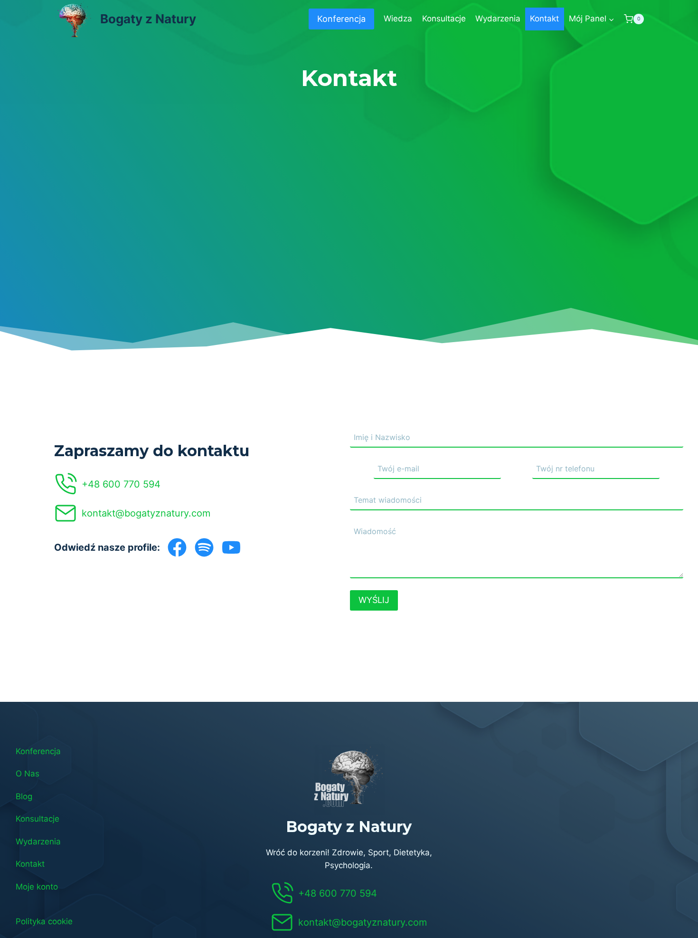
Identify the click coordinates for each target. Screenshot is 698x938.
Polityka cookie (44, 921)
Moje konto (37, 886)
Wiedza (398, 18)
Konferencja (341, 19)
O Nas (27, 773)
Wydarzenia (497, 18)
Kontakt (544, 18)
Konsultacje (444, 18)
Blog (24, 796)
